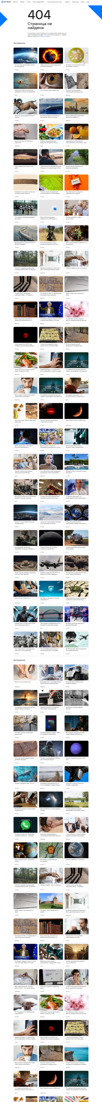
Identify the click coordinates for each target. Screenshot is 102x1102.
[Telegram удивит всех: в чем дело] (76, 263)
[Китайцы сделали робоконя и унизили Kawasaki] (76, 618)
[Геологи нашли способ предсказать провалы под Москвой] (76, 339)
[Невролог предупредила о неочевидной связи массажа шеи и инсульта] (51, 981)
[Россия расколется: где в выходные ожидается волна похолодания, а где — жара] (51, 237)
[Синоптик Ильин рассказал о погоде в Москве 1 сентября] (51, 643)
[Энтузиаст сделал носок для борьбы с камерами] (76, 930)
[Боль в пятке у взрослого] (25, 593)
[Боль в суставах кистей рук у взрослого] (25, 136)
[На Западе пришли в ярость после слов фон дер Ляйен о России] (51, 313)
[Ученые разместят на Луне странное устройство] (51, 542)
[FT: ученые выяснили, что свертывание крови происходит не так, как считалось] (76, 491)
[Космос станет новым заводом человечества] (25, 516)
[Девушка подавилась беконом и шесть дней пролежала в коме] (51, 263)
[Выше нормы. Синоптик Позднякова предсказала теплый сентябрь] (51, 440)
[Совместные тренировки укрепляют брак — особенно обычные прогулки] (25, 288)
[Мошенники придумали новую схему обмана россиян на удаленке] (76, 880)
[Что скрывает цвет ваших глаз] (51, 85)
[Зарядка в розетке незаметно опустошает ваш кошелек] (51, 854)
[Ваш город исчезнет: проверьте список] (25, 1006)
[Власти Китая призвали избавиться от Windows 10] (51, 212)
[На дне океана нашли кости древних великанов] (76, 161)
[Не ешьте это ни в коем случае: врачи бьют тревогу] (76, 59)
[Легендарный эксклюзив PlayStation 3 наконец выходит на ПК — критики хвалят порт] (25, 542)
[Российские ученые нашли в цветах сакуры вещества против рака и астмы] (76, 313)
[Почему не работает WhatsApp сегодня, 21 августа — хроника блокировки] (25, 981)
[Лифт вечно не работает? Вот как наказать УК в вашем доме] (25, 770)
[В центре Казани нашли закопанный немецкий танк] (76, 85)
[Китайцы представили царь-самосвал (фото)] (76, 829)
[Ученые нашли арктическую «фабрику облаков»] (76, 694)
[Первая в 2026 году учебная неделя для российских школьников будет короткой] (25, 466)
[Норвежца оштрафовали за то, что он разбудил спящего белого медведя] (51, 930)
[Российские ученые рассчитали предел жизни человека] (25, 854)
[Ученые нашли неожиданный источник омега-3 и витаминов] (51, 186)
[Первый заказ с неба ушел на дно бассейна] (76, 466)
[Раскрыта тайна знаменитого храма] (51, 1057)
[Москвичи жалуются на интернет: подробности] (25, 956)
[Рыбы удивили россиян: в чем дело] (25, 161)
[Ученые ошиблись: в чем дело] (76, 1006)
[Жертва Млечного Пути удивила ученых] (51, 956)
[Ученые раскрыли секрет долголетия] (76, 212)
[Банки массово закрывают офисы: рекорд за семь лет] (25, 720)
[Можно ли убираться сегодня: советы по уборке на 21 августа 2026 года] (25, 796)
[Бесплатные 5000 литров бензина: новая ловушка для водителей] (76, 440)
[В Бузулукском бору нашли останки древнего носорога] (51, 745)
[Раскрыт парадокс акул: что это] (25, 930)
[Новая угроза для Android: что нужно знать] (76, 770)
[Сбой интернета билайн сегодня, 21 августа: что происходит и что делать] (51, 161)
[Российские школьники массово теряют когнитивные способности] (76, 364)
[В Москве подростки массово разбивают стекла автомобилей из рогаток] (25, 85)
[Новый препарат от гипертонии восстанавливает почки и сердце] (51, 364)
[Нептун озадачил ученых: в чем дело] (76, 905)
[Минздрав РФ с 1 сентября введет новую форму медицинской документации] (51, 829)
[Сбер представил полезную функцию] (51, 720)
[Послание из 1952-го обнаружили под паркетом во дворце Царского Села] (51, 288)
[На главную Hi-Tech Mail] (7, 2)
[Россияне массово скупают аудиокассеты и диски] (76, 186)
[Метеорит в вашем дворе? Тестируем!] (51, 1006)
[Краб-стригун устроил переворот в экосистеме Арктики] (25, 567)
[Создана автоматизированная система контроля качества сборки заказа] (51, 491)
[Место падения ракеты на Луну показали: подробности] (51, 669)
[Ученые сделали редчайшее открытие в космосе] (51, 415)
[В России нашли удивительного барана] (25, 110)
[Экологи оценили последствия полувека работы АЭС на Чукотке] (25, 263)
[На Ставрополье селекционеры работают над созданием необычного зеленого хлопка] (25, 643)
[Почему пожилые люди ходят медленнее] (25, 880)
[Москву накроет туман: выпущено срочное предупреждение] (76, 745)
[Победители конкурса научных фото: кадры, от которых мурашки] (25, 669)
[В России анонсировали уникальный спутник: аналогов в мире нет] (76, 516)
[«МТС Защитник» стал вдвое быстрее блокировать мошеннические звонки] (25, 440)
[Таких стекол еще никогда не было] (76, 288)
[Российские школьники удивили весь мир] (25, 212)
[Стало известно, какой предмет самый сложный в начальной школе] (76, 981)
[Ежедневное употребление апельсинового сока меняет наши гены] (76, 136)
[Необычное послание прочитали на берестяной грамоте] (25, 186)
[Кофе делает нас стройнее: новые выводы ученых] (76, 1083)
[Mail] (2, 2)
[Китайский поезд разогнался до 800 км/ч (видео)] (25, 237)
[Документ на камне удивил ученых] (76, 854)
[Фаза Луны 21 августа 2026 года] (76, 415)
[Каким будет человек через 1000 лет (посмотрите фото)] (25, 618)
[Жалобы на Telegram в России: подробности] (51, 593)
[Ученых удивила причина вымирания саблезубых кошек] (76, 956)
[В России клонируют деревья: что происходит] (76, 237)
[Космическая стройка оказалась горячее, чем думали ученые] (51, 770)
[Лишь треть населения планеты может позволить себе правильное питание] (25, 364)
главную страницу (45, 36)
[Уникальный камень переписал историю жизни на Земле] (25, 694)
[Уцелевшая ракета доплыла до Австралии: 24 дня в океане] (51, 110)
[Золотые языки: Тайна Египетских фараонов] (25, 415)
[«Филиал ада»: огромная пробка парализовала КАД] (76, 720)
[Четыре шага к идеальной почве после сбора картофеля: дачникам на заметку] (76, 567)
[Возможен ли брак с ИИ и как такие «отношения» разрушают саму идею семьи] (76, 669)
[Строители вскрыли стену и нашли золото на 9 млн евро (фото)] (51, 339)
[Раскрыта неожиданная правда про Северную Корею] (51, 905)
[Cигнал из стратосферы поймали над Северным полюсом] (51, 516)
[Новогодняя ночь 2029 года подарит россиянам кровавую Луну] (25, 339)
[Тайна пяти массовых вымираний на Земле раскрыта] (51, 59)
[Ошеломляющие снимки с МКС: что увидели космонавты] (51, 880)
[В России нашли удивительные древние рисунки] (25, 905)
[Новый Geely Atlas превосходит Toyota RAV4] (76, 542)
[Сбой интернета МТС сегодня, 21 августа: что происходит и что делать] (25, 745)
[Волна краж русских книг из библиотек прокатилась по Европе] (25, 313)
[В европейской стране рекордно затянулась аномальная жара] (76, 593)
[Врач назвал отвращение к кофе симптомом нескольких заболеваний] (25, 389)
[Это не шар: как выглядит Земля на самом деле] (25, 59)
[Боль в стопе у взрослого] (25, 829)
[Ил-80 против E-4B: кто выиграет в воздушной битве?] (76, 643)
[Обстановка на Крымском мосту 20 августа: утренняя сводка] (51, 618)
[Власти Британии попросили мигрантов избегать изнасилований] (76, 110)
